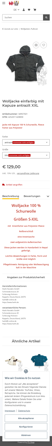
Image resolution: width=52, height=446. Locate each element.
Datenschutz (24, 410)
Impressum (10, 410)
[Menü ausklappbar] (3, 2)
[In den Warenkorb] (4, 37)
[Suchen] (46, 17)
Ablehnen (26, 435)
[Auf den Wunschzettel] (43, 45)
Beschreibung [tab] (10, 196)
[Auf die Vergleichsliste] (36, 45)
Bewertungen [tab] (32, 196)
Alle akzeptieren (26, 418)
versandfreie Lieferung (28, 173)
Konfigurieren (26, 426)
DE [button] (15, 9)
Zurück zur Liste (11, 29)
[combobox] (26, 142)
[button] (23, 10)
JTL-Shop (30, 442)
